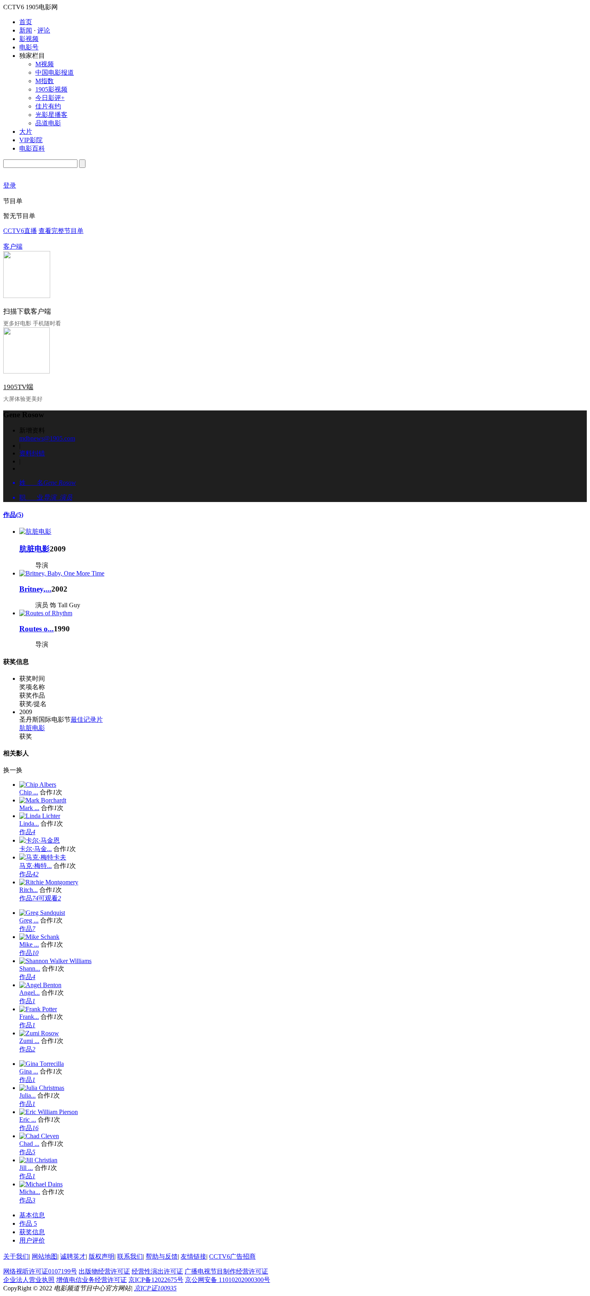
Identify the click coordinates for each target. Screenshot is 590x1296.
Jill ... (26, 1167)
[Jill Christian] (38, 1160)
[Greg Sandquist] (42, 912)
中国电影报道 (54, 72)
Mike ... (29, 944)
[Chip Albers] (37, 784)
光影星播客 (51, 114)
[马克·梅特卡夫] (42, 857)
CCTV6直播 (20, 230)
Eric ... (27, 1119)
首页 (25, 21)
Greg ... (29, 920)
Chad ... (29, 1143)
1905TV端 (18, 387)
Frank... (29, 1016)
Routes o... (36, 629)
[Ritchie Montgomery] (48, 882)
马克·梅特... (35, 865)
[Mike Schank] (39, 936)
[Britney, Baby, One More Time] (61, 573)
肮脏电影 (34, 549)
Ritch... (28, 889)
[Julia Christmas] (41, 1087)
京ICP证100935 (155, 1288)
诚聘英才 (73, 1256)
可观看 (50, 898)
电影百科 (32, 148)
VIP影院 (31, 140)
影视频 (29, 38)
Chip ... (28, 792)
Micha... (29, 1191)
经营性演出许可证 (157, 1271)
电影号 (29, 47)
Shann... (29, 968)
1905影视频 (51, 89)
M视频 (44, 64)
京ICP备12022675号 (155, 1279)
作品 (13, 514)
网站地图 (44, 1256)
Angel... (29, 992)
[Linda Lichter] (39, 815)
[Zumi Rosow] (39, 1033)
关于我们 (16, 1256)
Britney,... (35, 589)
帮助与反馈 (162, 1256)
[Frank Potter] (38, 1009)
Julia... (27, 1095)
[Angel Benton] (40, 985)
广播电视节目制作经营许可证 (226, 1271)
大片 (25, 131)
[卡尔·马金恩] (39, 840)
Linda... (29, 823)
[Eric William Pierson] (48, 1111)
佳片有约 (48, 106)
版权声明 (101, 1256)
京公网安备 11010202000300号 (227, 1279)
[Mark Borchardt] (42, 800)
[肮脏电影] (35, 531)
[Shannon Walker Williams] (55, 960)
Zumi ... (29, 1040)
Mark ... (29, 807)
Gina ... (28, 1071)
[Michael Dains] (41, 1184)
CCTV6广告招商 (232, 1256)
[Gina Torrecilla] (41, 1063)
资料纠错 (32, 453)
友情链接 (193, 1256)
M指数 (44, 81)
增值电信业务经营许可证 (91, 1279)
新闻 (25, 30)
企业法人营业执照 (29, 1279)
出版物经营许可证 (104, 1271)
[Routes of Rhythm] (45, 613)
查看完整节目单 (61, 230)
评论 (43, 30)
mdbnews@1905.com (47, 438)
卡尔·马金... (35, 848)
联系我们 (130, 1256)
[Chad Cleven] (39, 1136)
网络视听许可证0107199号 (40, 1271)
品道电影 (48, 123)
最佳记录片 (87, 719)
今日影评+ (50, 97)
